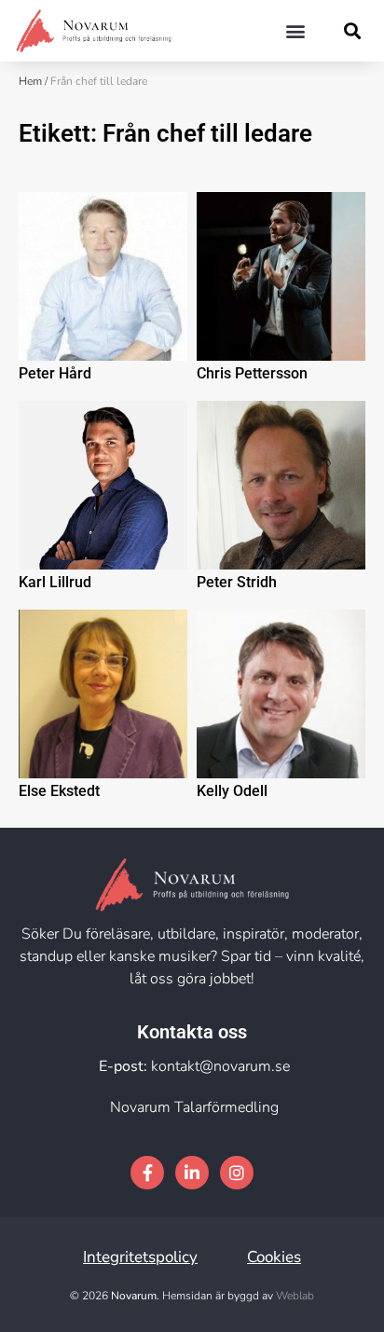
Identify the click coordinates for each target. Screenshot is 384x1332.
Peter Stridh (237, 582)
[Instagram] (237, 1172)
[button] (296, 30)
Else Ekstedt (59, 791)
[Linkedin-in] (192, 1172)
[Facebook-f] (147, 1172)
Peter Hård (55, 373)
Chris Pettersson (252, 373)
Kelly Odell (232, 791)
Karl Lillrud (55, 582)
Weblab (295, 1295)
